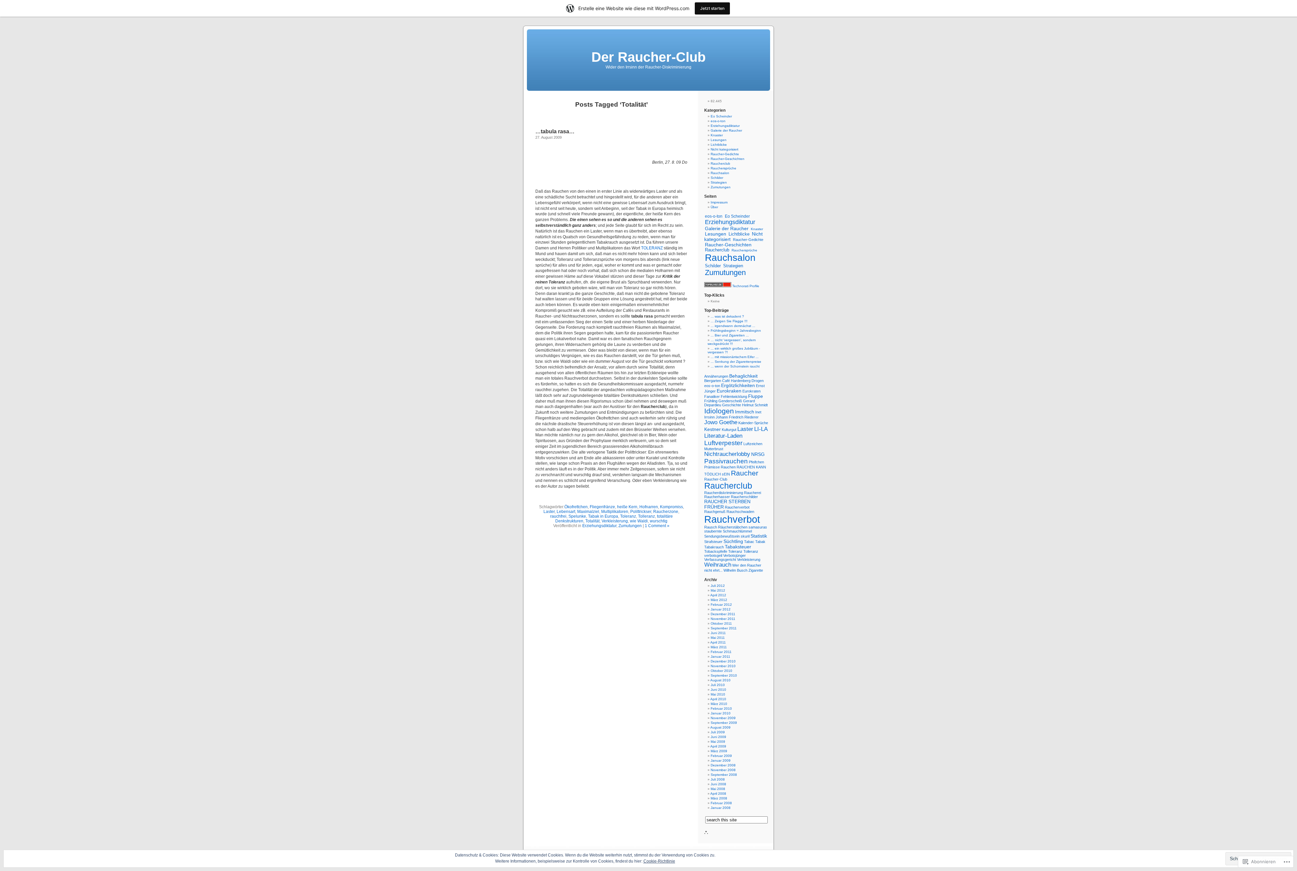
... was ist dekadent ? (727, 316)
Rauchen (728, 467)
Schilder (717, 178)
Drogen (758, 381)
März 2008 (719, 798)
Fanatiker (712, 396)
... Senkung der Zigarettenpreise (736, 361)
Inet (758, 412)
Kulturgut (729, 430)
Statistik (759, 536)
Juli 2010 (718, 685)
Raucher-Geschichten (727, 159)
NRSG (758, 454)
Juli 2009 (718, 732)
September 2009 (724, 723)
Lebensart (566, 511)
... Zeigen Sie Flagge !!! (729, 321)
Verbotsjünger (734, 555)
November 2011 (723, 619)
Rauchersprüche (723, 168)
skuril (745, 536)
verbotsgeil (713, 555)
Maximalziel (588, 511)
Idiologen (719, 411)
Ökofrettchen (576, 507)
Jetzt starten (712, 8)
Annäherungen (716, 376)
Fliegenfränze (602, 507)
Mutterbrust (713, 449)
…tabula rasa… (555, 131)
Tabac (749, 542)
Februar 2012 (721, 604)
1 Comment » (657, 525)
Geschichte (731, 405)
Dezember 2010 (723, 661)
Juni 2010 (718, 689)
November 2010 (723, 666)
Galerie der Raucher (726, 130)
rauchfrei (558, 516)
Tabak (760, 542)
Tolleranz (646, 516)
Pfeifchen (756, 462)
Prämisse (712, 467)
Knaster (717, 135)
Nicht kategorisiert (724, 149)
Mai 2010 (718, 694)
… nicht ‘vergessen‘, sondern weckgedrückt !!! (732, 342)
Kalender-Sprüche (753, 423)
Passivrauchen (726, 461)
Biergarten (712, 381)
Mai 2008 (718, 789)
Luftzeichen (752, 444)
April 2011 (718, 642)
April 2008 (718, 793)
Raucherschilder (744, 497)
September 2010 (724, 675)
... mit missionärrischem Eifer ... (735, 357)
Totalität (592, 521)
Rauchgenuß (715, 512)
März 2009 (719, 751)
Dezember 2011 (723, 614)
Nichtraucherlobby (727, 454)
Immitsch (744, 411)
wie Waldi (639, 521)
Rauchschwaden (740, 512)
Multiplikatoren (614, 511)
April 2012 (718, 595)
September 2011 (724, 628)
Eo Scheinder (721, 116)
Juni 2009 (718, 737)
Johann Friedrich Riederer (737, 417)
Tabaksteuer (738, 546)
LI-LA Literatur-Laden (735, 432)
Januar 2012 (721, 609)
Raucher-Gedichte (725, 154)
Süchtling (733, 541)
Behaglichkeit (743, 376)
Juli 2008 (718, 779)
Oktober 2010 (721, 671)
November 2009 (723, 718)
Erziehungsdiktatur (599, 525)
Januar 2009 (721, 760)
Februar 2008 (721, 803)
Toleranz (628, 516)
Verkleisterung (615, 521)
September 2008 (724, 775)
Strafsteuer (713, 542)
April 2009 (718, 746)
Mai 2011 (718, 637)
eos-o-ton (718, 121)
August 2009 (720, 727)
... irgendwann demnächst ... (733, 326)
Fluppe (755, 396)
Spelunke (577, 516)
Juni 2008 (718, 784)
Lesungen (719, 140)
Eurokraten (751, 391)
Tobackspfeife (715, 551)
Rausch (710, 527)
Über (714, 207)
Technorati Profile (745, 286)
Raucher (744, 473)
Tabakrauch (714, 547)
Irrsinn (709, 417)
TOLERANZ (652, 248)
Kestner (712, 429)
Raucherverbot (737, 507)
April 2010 (718, 699)
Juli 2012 (718, 586)
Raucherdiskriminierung (723, 493)
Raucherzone (665, 511)
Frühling (710, 401)
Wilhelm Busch (735, 570)
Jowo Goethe (720, 422)
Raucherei (752, 493)
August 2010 (720, 680)
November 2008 (723, 770)
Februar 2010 (721, 708)
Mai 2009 (718, 741)
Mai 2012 (718, 590)
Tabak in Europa (603, 516)
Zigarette (755, 570)
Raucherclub (720, 163)
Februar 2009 (721, 756)
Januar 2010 (721, 713)
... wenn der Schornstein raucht (735, 366)
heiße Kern (627, 507)
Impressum (719, 202)
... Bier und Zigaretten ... (730, 335)
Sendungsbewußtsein (722, 536)
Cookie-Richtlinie (659, 861)
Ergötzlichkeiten (738, 385)
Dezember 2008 (723, 765)
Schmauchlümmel (737, 531)
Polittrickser (640, 511)
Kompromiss (671, 507)
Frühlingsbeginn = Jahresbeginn (736, 330)
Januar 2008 (721, 808)
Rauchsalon (720, 173)
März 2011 (719, 647)
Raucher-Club (715, 479)
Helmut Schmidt (755, 405)
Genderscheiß (730, 401)
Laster (549, 511)
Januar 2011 (720, 656)
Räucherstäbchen (732, 527)
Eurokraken (729, 390)
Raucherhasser (717, 497)
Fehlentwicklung (734, 396)
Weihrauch (717, 565)
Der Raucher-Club (648, 57)
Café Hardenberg (736, 381)
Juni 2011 (718, 633)
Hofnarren (648, 507)
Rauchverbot (732, 519)
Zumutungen (630, 525)
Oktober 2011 (721, 623)
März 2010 (719, 704)
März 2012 (719, 600)
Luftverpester (723, 442)
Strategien (719, 182)
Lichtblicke (719, 144)
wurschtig (658, 521)
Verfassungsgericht (720, 559)
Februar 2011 (721, 652)
